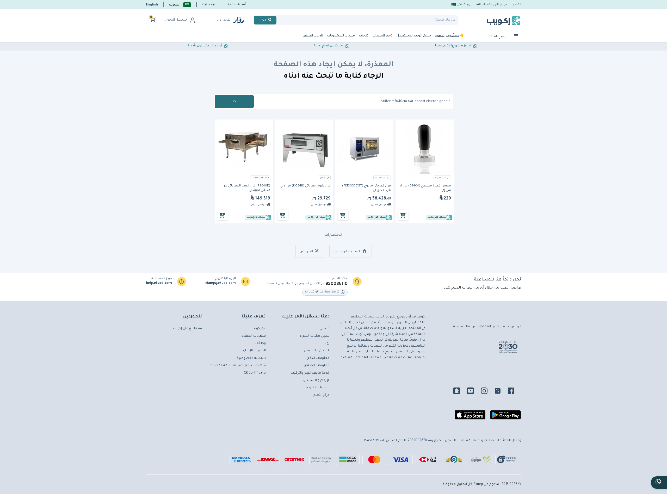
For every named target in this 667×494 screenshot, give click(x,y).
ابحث (234, 101)
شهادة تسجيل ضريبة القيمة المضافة (238, 365)
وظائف (260, 343)
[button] (180, 4)
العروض (307, 252)
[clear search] (278, 20)
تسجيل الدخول (176, 20)
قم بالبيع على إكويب (187, 328)
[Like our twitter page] (500, 391)
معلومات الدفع (318, 358)
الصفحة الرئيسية (347, 252)
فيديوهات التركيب (317, 388)
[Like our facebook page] (514, 391)
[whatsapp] (659, 482)
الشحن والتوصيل (317, 351)
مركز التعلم (321, 395)
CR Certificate (255, 373)
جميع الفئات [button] (498, 37)
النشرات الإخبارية (253, 351)
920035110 (336, 284)
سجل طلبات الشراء (315, 336)
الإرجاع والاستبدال (316, 380)
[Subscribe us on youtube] (473, 391)
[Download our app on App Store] (470, 417)
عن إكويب (259, 328)
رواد (327, 343)
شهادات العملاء (254, 336)
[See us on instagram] (487, 391)
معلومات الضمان (317, 365)
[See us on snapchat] (460, 391)
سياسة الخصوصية (251, 358)
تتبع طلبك (209, 4)
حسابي (324, 328)
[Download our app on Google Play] (505, 417)
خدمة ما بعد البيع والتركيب (310, 373)
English (152, 4)
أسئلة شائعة (236, 4)
